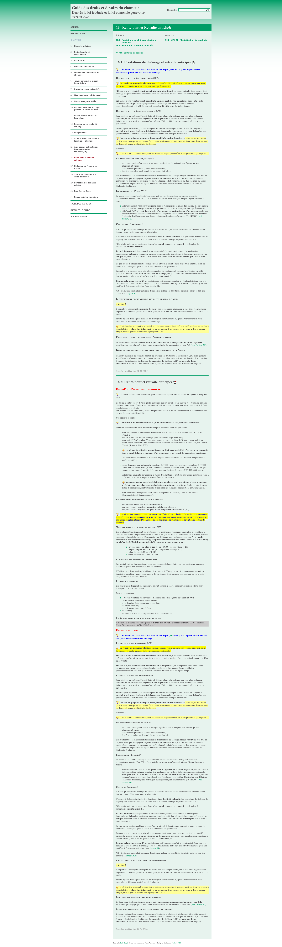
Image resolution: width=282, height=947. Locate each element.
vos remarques (79, 217)
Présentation (77, 33)
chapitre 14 (154, 848)
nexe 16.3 (132, 855)
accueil (74, 27)
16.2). (136, 293)
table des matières (81, 204)
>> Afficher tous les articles (129, 53)
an (171, 635)
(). (199, 345)
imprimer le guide (80, 210)
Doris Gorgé (124, 943)
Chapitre (130, 293)
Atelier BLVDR (176, 943)
